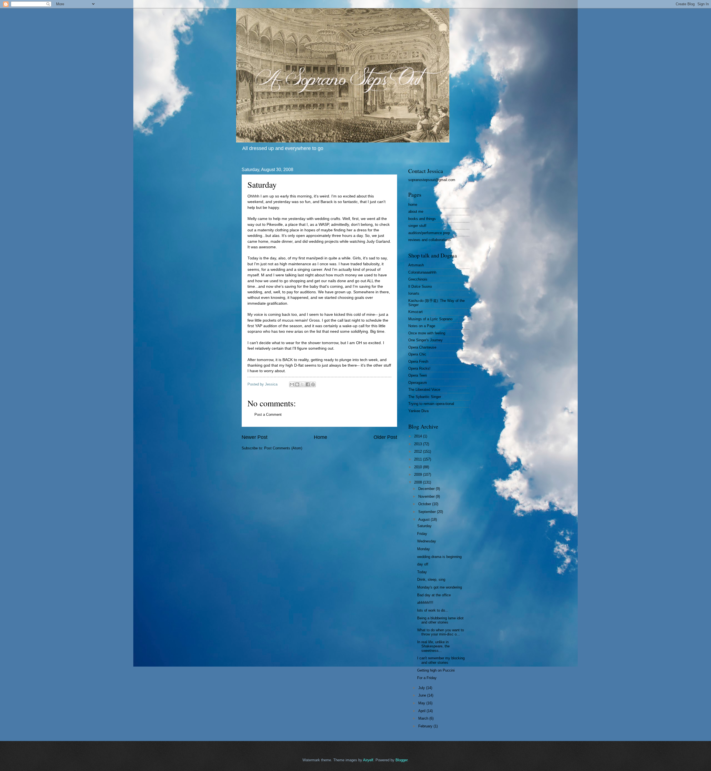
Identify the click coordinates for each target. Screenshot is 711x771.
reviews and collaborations (429, 240)
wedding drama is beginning (439, 557)
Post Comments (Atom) (283, 448)
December (427, 489)
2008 (418, 482)
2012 (418, 451)
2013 (418, 444)
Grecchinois (417, 279)
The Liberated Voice (424, 389)
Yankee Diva (418, 411)
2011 (418, 459)
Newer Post (254, 437)
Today (422, 572)
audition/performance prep (429, 233)
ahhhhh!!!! (425, 602)
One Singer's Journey (425, 340)
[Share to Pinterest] (313, 384)
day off (422, 564)
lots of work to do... (432, 610)
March (423, 718)
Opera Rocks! (419, 368)
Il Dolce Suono (420, 286)
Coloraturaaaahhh (422, 272)
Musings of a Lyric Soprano (430, 319)
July (422, 688)
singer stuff (417, 226)
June (422, 695)
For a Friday (427, 678)
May (422, 703)
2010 (418, 467)
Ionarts (413, 293)
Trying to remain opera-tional (431, 404)
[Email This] (292, 384)
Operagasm (417, 383)
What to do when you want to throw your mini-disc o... (440, 632)
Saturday (424, 526)
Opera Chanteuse (422, 347)
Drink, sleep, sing (431, 579)
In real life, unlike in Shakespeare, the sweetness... (433, 646)
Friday (422, 534)
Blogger (401, 760)
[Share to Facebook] (308, 384)
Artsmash (416, 265)
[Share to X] (302, 384)
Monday (423, 549)
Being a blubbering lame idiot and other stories (440, 620)
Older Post (385, 437)
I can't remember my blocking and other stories (441, 660)
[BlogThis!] (297, 384)
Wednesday (426, 541)
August (424, 519)
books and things (422, 219)
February (426, 726)
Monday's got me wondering (439, 587)
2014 (418, 436)
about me (415, 211)
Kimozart (415, 312)
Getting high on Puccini (436, 670)
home (412, 204)
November (427, 496)
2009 (418, 474)
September (427, 512)
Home (320, 437)
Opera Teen (417, 375)
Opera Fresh (418, 361)
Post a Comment (268, 414)
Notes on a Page (421, 326)
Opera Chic (417, 354)
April (422, 711)
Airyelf (368, 760)
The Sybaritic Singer (424, 397)
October (425, 504)
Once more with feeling (426, 333)
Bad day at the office (434, 595)
